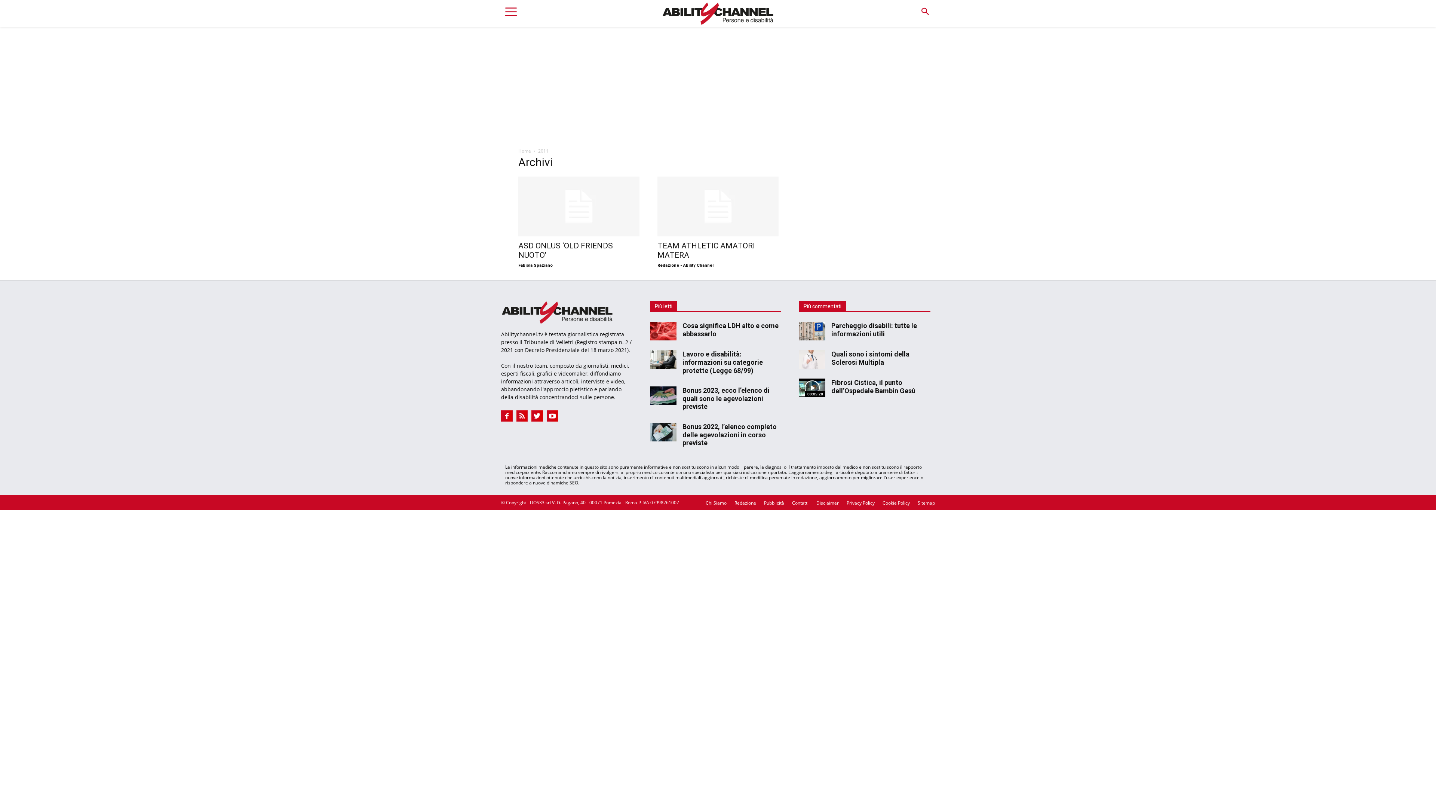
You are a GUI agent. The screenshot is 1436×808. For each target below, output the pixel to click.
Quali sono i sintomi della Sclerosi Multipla (870, 358)
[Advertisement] (718, 83)
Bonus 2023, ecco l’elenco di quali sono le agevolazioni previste (726, 398)
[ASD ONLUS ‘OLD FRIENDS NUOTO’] (578, 206)
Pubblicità (774, 503)
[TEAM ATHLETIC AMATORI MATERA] (718, 206)
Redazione (745, 503)
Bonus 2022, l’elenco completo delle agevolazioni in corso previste (729, 435)
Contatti (800, 503)
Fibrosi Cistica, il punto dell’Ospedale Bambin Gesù (873, 387)
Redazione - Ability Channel (685, 265)
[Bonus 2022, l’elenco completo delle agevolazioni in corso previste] (663, 432)
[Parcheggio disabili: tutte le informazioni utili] (812, 331)
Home (524, 151)
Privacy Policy (861, 503)
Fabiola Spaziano (535, 265)
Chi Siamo (716, 503)
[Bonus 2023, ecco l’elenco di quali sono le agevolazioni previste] (663, 395)
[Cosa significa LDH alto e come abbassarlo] (663, 331)
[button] (925, 12)
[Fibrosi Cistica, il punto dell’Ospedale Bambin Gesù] (812, 388)
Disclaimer (827, 503)
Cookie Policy (896, 503)
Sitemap (926, 503)
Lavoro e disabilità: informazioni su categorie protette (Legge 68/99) (722, 362)
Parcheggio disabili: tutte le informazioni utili (874, 330)
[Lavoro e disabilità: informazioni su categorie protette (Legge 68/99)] (663, 359)
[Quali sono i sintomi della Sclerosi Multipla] (812, 359)
